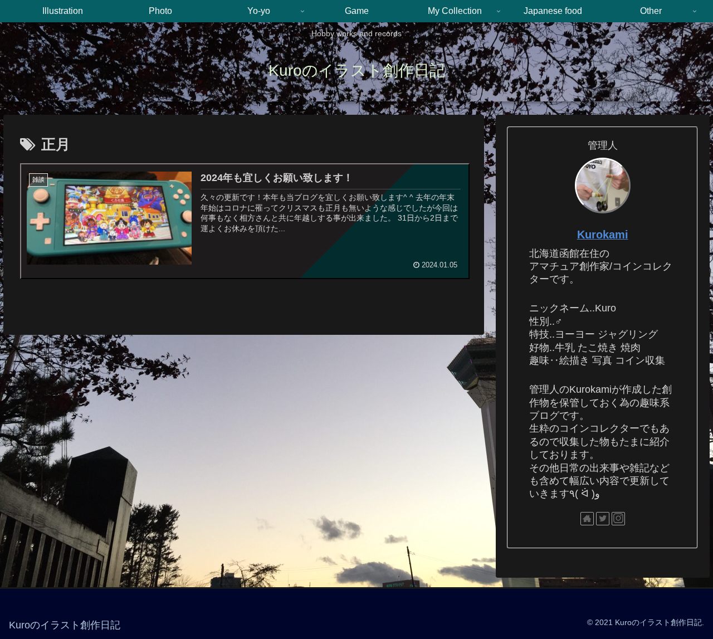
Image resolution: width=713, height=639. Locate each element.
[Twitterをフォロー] (602, 518)
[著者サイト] (587, 518)
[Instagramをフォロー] (618, 518)
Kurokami (602, 234)
